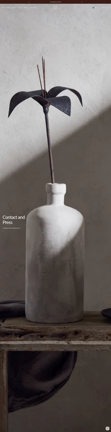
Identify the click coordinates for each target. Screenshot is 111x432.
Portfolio (8, 7)
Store (3, 7)
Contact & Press (33, 7)
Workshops (14, 7)
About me (26, 7)
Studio (20, 7)
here (6, 228)
